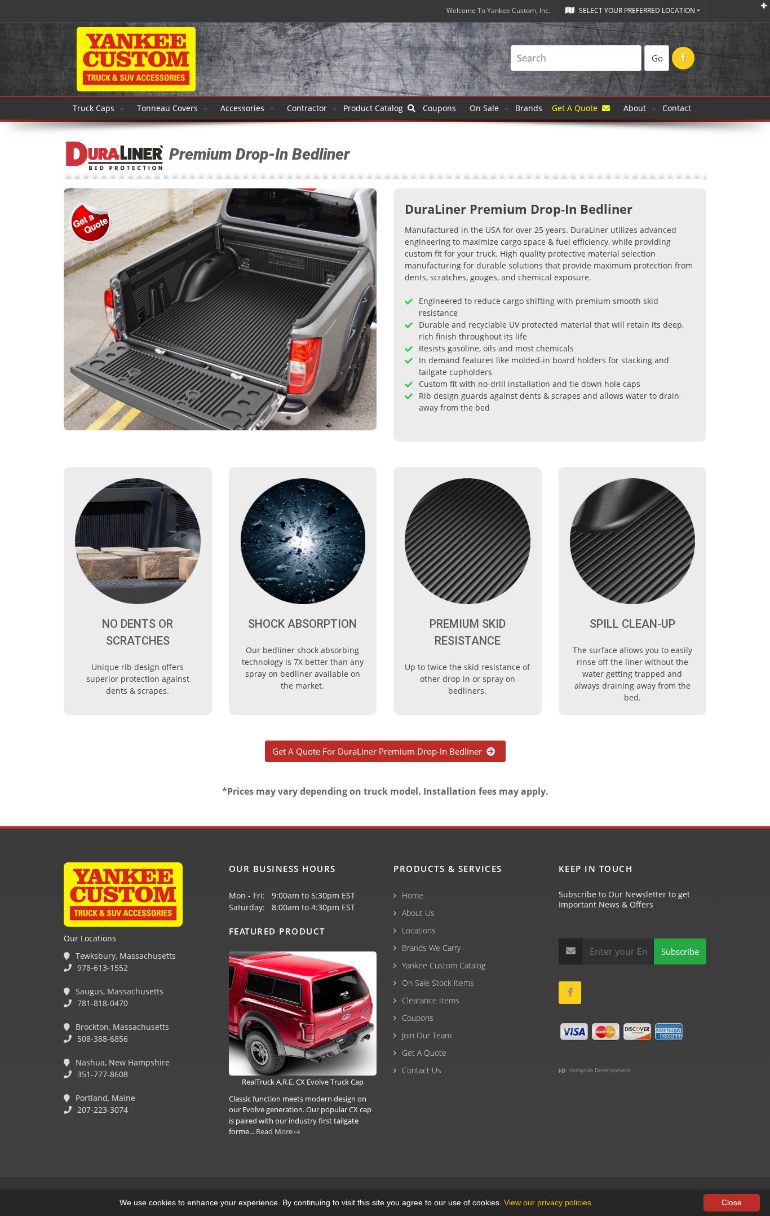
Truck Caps (93, 108)
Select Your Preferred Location (636, 10)
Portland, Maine (104, 1097)
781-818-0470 (101, 1003)
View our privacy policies (547, 1202)
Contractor (307, 108)
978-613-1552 (101, 967)
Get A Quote (577, 108)
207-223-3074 (101, 1109)
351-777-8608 (101, 1074)
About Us (418, 912)
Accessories (242, 108)
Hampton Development (599, 1070)
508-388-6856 (101, 1038)
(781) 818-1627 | (106, 1155)
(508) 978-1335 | (177, 1155)
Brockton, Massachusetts (121, 1026)
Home (412, 895)
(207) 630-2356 (315, 1155)
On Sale (484, 108)
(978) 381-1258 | (35, 1155)
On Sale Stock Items (438, 982)
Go (657, 58)
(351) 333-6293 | (248, 1155)
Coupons (439, 108)
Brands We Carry (431, 947)
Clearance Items (430, 1000)
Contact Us (421, 1070)
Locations (419, 930)
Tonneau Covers (167, 108)
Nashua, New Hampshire (121, 1062)
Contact (676, 108)
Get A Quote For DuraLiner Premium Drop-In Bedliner (379, 751)
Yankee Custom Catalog (443, 965)
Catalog (375, 108)
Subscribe (680, 951)
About (634, 108)
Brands (530, 108)
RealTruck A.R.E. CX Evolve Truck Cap (303, 1082)
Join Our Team (427, 1035)
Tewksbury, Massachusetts (124, 955)
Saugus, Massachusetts (118, 991)
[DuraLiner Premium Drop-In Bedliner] (220, 311)
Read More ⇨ (278, 1131)
